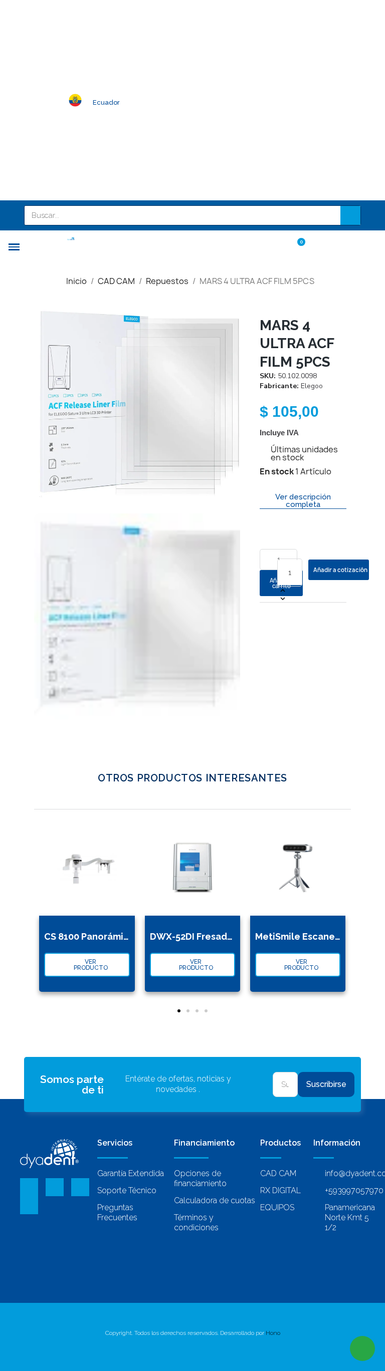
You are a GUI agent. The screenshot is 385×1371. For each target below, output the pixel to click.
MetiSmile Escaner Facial (311, 936)
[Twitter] (55, 1187)
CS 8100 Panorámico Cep (99, 936)
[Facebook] (29, 1187)
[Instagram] (29, 1205)
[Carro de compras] (296, 245)
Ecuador (106, 102)
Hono (273, 1332)
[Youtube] (80, 1187)
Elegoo (312, 386)
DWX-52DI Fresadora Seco (208, 936)
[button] (43, 404)
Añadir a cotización (340, 570)
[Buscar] (350, 215)
